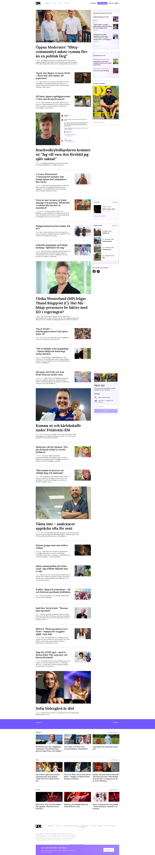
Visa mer (114, 202)
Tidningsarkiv (85, 825)
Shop (60, 3)
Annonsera (51, 825)
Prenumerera (102, 3)
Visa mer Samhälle (112, 732)
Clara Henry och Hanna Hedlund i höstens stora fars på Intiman (102, 63)
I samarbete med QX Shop (100, 68)
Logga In (93, 3)
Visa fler (96, 45)
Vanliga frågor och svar (70, 825)
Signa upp (108, 849)
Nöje (54, 3)
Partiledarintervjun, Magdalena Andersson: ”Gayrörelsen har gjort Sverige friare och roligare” (102, 37)
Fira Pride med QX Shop (101, 70)
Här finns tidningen (97, 825)
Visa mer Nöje (114, 760)
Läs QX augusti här (98, 122)
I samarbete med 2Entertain (101, 59)
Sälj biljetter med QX (100, 216)
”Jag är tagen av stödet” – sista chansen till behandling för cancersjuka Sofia (102, 26)
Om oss (59, 825)
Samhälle (47, 3)
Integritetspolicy (110, 825)
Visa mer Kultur (113, 790)
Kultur (95, 20)
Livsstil (95, 30)
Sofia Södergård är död (100, 17)
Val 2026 (66, 3)
